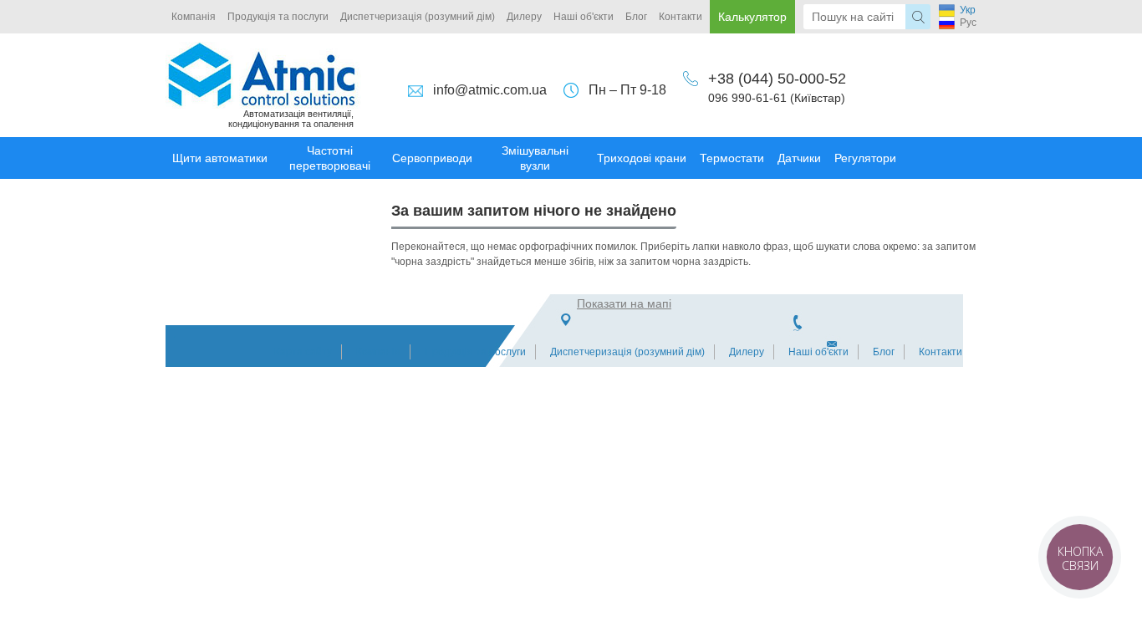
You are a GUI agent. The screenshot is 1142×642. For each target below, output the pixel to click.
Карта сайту (303, 352)
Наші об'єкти (583, 17)
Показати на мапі (624, 303)
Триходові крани (641, 158)
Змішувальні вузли (535, 158)
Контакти (680, 17)
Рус (968, 22)
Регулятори (865, 158)
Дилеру (524, 17)
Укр (968, 10)
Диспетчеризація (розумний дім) (417, 17)
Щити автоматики (220, 158)
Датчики (799, 158)
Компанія (193, 17)
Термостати (732, 158)
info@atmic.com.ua (490, 90)
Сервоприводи (432, 158)
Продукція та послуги (278, 17)
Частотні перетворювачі (329, 158)
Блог (636, 17)
